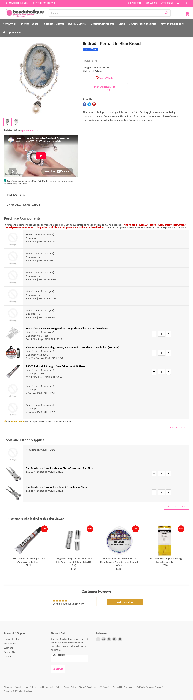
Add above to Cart (176, 427)
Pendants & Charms (53, 23)
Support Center (11, 639)
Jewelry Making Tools (172, 23)
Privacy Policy (70, 687)
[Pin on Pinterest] (94, 104)
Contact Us (151, 3)
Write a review (125, 601)
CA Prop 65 (104, 687)
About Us (8, 687)
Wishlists (182, 3)
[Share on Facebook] (84, 104)
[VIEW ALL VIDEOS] (30, 131)
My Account (167, 3)
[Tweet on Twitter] (89, 104)
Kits (5, 32)
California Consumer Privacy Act (150, 687)
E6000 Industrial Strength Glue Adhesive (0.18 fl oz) (55, 366)
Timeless (24, 23)
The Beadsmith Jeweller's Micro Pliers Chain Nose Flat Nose (60, 468)
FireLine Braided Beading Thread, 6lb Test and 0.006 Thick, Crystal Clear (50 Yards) (72, 347)
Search (18, 687)
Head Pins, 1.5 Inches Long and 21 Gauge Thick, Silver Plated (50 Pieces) (67, 328)
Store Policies (30, 687)
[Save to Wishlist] (97, 77)
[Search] (166, 13)
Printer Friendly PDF (105, 88)
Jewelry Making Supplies (143, 23)
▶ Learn (14, 32)
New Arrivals (9, 23)
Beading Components (103, 23)
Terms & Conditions (87, 687)
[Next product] (183, 548)
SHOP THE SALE (134, 3)
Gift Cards (9, 656)
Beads (35, 23)
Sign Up (58, 668)
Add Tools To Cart (176, 506)
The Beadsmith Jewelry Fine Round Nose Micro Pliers (56, 487)
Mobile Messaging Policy (50, 687)
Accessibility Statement (123, 687)
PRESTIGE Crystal (77, 23)
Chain (122, 23)
